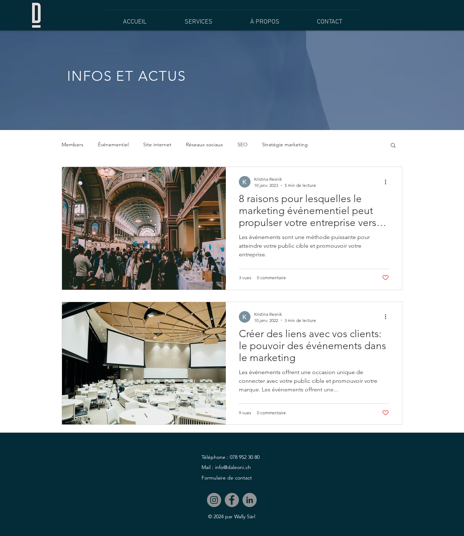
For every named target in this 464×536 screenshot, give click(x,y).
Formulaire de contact (227, 477)
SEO (242, 144)
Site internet (157, 144)
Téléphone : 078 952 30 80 (231, 457)
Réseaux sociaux (204, 144)
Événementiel (113, 144)
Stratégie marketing (285, 144)
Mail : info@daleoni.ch (226, 467)
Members (72, 144)
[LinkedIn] (250, 500)
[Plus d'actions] (388, 181)
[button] (393, 146)
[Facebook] (232, 500)
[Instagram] (214, 500)
